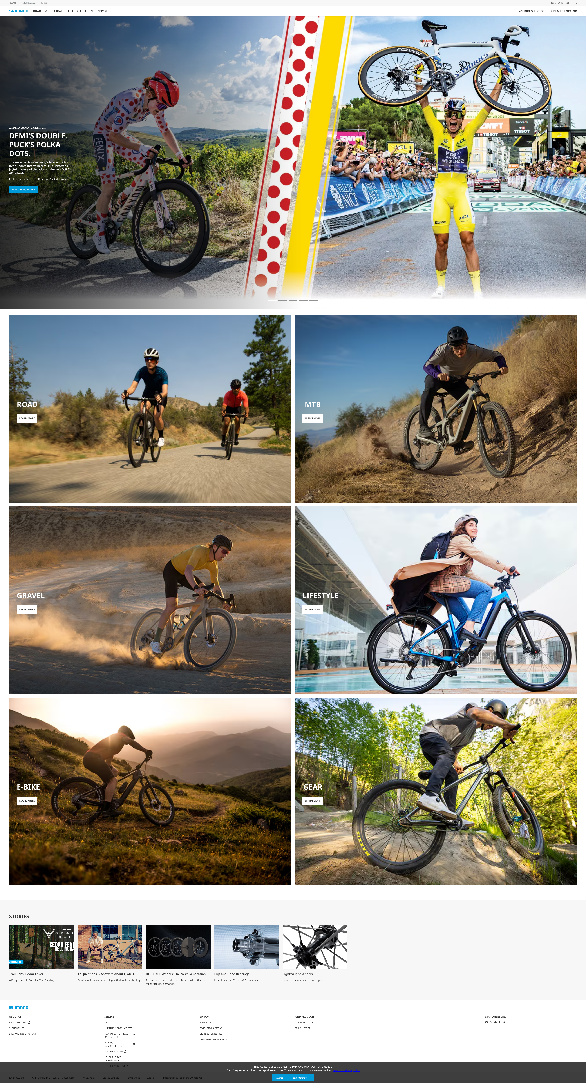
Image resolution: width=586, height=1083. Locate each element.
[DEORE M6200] (303, 300)
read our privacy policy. (346, 1070)
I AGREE (279, 1078)
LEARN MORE (19, 180)
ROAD (37, 11)
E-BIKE (89, 11)
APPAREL (103, 11)
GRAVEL (59, 11)
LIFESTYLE (74, 11)
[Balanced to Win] (282, 300)
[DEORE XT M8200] (293, 300)
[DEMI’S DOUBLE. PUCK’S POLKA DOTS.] (272, 300)
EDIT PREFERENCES (301, 1078)
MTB (48, 11)
